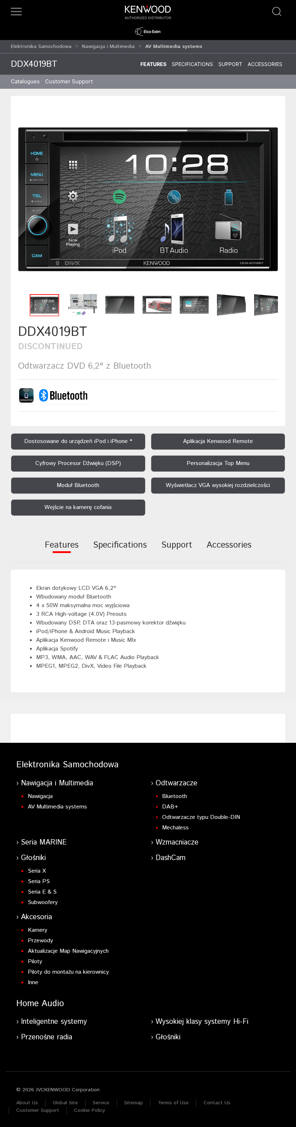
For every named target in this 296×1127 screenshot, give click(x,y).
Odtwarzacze (176, 783)
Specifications (192, 64)
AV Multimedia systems (57, 807)
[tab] (61, 550)
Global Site (65, 1102)
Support (230, 64)
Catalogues (25, 81)
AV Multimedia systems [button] (173, 46)
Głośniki (33, 858)
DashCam (171, 858)
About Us (27, 1102)
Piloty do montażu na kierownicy (68, 972)
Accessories (265, 64)
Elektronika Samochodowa (41, 46)
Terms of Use (173, 1102)
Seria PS (39, 881)
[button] (16, 11)
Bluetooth (174, 796)
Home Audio (40, 1003)
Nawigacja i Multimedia (108, 46)
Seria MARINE (44, 842)
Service (101, 1102)
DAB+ (170, 807)
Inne (33, 982)
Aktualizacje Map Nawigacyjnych (68, 951)
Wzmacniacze (177, 842)
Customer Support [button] (69, 81)
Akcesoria (36, 917)
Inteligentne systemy (54, 1022)
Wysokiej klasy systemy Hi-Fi (202, 1022)
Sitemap (133, 1102)
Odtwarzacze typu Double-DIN (201, 817)
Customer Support (37, 1110)
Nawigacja (40, 796)
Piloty (35, 961)
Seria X (37, 871)
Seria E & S (42, 892)
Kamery (37, 930)
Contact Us (217, 1102)
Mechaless (175, 828)
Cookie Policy (89, 1110)
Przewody (40, 941)
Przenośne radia (46, 1037)
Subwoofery (43, 902)
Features (153, 64)
